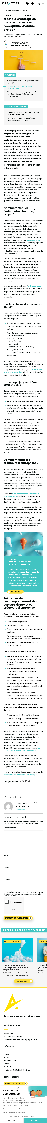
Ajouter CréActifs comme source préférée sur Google (20, 44)
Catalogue (8, 1033)
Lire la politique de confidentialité (14, 1112)
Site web (7, 879)
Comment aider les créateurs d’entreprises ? (20, 87)
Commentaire (10, 828)
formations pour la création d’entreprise (21, 774)
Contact (7, 1067)
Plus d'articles (22, 981)
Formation (12, 559)
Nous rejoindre (10, 1060)
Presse (6, 1063)
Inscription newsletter (14, 1083)
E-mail (7, 867)
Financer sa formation (13, 1036)
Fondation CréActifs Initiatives (17, 1070)
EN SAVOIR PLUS (16, 592)
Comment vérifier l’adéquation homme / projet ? (24, 82)
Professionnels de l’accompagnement (20, 1039)
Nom (6, 855)
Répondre (21, 810)
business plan (33, 240)
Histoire (7, 1057)
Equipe (6, 1054)
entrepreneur (34, 286)
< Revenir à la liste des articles (16, 11)
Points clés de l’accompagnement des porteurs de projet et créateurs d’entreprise (23, 94)
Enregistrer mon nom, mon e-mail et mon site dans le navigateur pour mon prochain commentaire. (23, 894)
